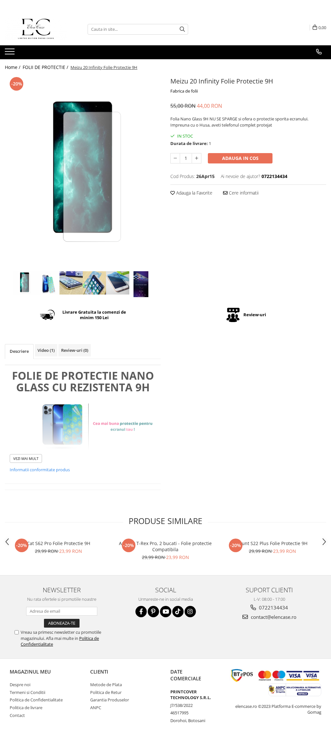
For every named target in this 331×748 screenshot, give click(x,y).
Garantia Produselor (109, 700)
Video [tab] (46, 350)
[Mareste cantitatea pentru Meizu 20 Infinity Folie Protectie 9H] (196, 158)
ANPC (95, 707)
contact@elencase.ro (273, 617)
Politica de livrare (26, 707)
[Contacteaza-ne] (319, 51)
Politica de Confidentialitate (36, 700)
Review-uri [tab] (74, 350)
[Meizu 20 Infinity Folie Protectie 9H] (83, 172)
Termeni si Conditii (27, 692)
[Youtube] (165, 611)
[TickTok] (178, 611)
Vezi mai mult (25, 458)
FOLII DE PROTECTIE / (46, 67)
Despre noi (20, 684)
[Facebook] (141, 611)
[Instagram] (190, 611)
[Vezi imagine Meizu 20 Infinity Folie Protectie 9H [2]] (71, 283)
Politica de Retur (106, 692)
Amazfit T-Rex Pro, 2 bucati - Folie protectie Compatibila (165, 546)
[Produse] (10, 53)
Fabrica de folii (184, 91)
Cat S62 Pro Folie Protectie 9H (58, 543)
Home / (13, 67)
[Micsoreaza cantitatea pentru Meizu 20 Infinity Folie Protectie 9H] (175, 158)
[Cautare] (182, 29)
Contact (17, 715)
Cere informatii (243, 193)
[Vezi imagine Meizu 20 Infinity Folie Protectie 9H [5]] (141, 284)
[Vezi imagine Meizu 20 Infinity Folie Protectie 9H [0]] (24, 283)
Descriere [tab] (19, 351)
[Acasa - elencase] (37, 29)
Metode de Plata (106, 684)
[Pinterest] (153, 611)
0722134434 (273, 607)
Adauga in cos (240, 158)
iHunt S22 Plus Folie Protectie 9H (272, 543)
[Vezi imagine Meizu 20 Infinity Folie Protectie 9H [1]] (47, 283)
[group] (83, 172)
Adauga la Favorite (193, 193)
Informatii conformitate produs (40, 470)
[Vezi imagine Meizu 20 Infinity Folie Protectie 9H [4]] (117, 283)
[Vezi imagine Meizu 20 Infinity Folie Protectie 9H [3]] (94, 283)
